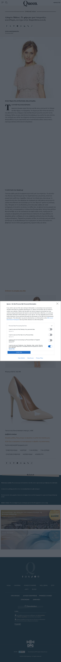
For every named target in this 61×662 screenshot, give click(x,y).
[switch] (50, 329)
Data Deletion (21, 358)
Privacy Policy (39, 358)
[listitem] (30, 326)
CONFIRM (19, 352)
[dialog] (30, 331)
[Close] (57, 304)
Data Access (30, 358)
